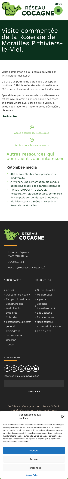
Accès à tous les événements (32, 145)
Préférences (34, 467)
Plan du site (44, 330)
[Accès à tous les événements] (32, 140)
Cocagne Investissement (46, 306)
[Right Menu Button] (58, 10)
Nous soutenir (45, 321)
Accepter (34, 450)
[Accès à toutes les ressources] (32, 127)
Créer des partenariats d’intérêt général (18, 322)
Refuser (34, 459)
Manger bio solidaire (18, 299)
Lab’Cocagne (44, 312)
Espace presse (45, 317)
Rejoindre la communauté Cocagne (14, 335)
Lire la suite (9, 116)
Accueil (10, 290)
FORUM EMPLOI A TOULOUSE (28, 189)
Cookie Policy (32, 475)
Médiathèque (45, 294)
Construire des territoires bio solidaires (14, 308)
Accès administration (49, 326)
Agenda (41, 299)
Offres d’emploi (46, 290)
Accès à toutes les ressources (31, 132)
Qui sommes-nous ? (18, 294)
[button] (63, 416)
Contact (10, 344)
